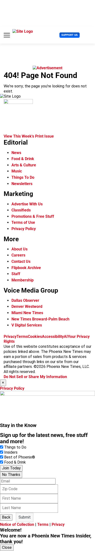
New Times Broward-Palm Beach (40, 319)
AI (66, 336)
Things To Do (22, 177)
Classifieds (21, 210)
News (16, 152)
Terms (22, 336)
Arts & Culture (23, 165)
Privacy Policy (23, 228)
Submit (25, 517)
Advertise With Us (27, 204)
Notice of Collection (17, 524)
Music (16, 171)
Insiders (11, 452)
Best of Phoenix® (19, 457)
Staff (15, 274)
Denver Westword (26, 306)
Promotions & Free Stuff (32, 216)
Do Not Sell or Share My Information (35, 376)
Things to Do (15, 447)
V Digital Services (26, 325)
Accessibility (53, 336)
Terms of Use (23, 222)
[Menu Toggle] (7, 35)
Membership (22, 280)
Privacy (10, 336)
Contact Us (20, 261)
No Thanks (11, 474)
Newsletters (21, 183)
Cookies (35, 336)
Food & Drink (22, 158)
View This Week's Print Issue (29, 136)
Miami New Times (27, 312)
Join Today (11, 468)
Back (6, 517)
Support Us (69, 35)
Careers (18, 255)
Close (7, 547)
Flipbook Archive (26, 267)
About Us (19, 249)
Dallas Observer (25, 300)
